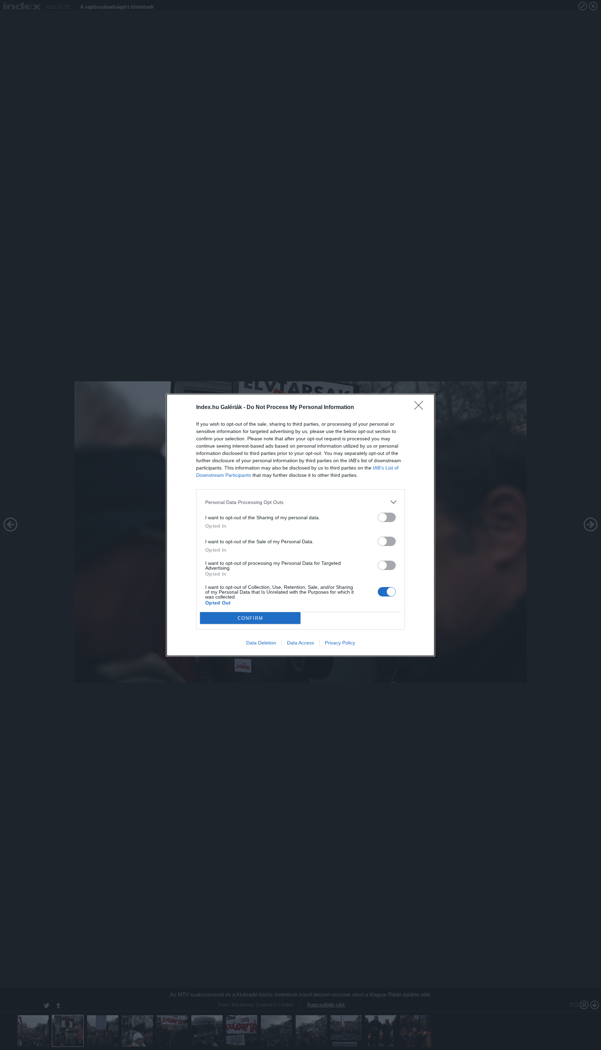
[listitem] (300, 502)
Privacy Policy (340, 643)
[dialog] (300, 525)
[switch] (387, 517)
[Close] (420, 407)
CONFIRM (250, 618)
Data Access (300, 643)
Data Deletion (261, 643)
